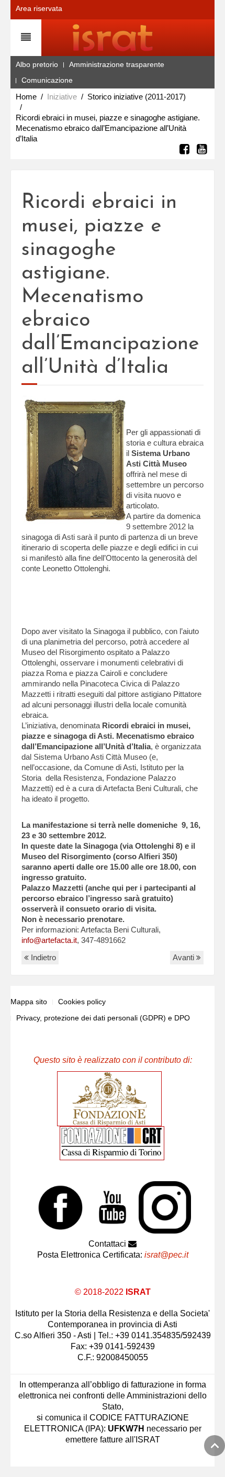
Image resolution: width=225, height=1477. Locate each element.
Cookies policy (82, 1001)
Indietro (42, 957)
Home (26, 96)
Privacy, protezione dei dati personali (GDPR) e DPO (103, 1018)
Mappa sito (28, 1001)
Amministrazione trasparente (116, 64)
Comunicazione (47, 80)
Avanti (184, 957)
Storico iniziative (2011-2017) (136, 96)
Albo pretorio (37, 64)
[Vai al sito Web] (112, 1098)
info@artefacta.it (49, 940)
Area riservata (39, 8)
